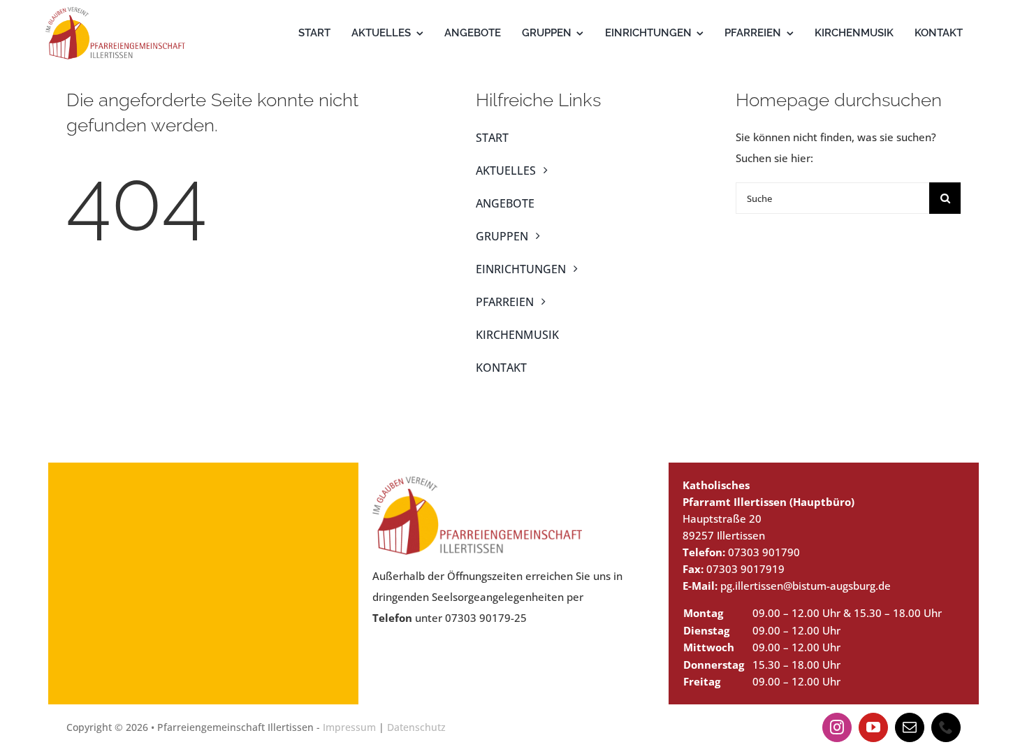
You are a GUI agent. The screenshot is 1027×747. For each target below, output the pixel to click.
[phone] (946, 727)
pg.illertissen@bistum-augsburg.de (805, 586)
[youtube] (873, 727)
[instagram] (837, 727)
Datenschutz (416, 727)
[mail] (909, 727)
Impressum (349, 727)
